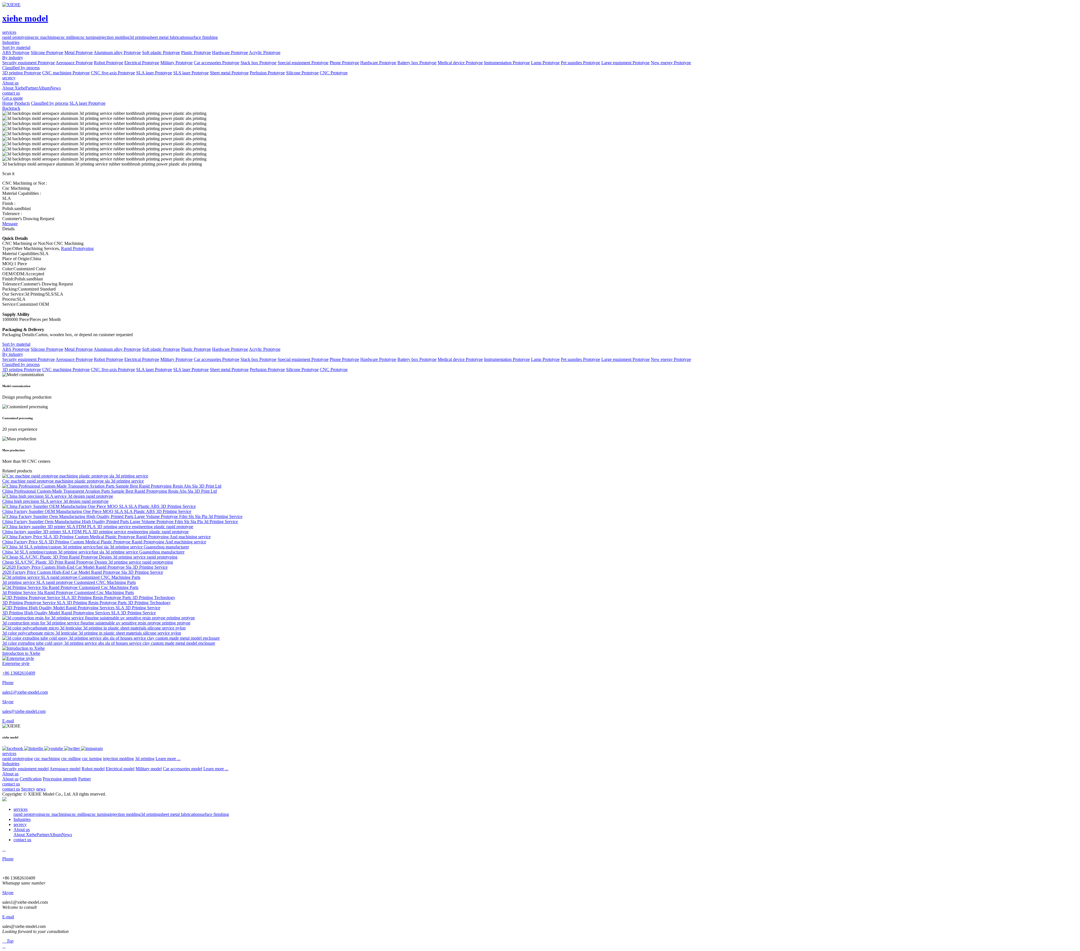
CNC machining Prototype (66, 72)
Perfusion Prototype (267, 72)
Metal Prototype (78, 52)
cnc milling (68, 37)
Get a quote (12, 98)
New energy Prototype (671, 62)
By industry (12, 57)
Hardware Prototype (230, 52)
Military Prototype (176, 62)
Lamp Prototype (545, 62)
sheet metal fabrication (168, 37)
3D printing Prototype (21, 72)
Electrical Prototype (141, 62)
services (9, 753)
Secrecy (28, 789)
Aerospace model (65, 768)
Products (22, 103)
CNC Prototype (334, 72)
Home (7, 103)
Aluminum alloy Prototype (117, 52)
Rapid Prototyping (77, 248)
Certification (31, 778)
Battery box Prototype (416, 62)
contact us (11, 784)
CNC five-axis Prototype (113, 72)
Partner (31, 88)
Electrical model (120, 768)
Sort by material (16, 47)
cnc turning (88, 37)
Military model (149, 768)
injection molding (113, 37)
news (41, 789)
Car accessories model (182, 768)
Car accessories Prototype (216, 62)
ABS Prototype (16, 52)
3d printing (139, 37)
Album (44, 88)
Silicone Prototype (47, 52)
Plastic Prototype (196, 52)
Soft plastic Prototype (161, 52)
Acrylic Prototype (264, 52)
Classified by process (21, 67)
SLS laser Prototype (191, 72)
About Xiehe (13, 88)
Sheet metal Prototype (229, 72)
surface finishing (203, 37)
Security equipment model (25, 768)
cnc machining (46, 37)
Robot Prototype (108, 62)
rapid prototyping (17, 37)
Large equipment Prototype (625, 62)
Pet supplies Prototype (580, 62)
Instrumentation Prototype (507, 62)
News (55, 88)
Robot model (93, 768)
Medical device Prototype (460, 62)
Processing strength (60, 778)
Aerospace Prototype (74, 62)
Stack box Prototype (258, 62)
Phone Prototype (344, 62)
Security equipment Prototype (28, 62)
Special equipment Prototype (303, 62)
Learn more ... (168, 758)
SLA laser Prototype (154, 72)
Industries (10, 763)
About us (10, 773)
